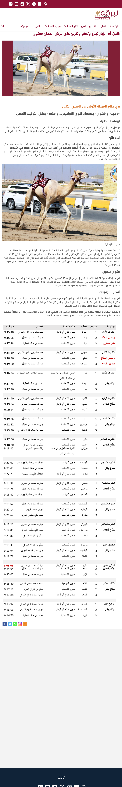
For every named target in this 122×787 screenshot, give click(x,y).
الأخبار (104, 26)
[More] (25, 624)
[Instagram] (20, 624)
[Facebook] (5, 624)
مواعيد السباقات (53, 26)
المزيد (37, 26)
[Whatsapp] (15, 624)
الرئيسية (114, 26)
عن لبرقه (25, 26)
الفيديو (93, 26)
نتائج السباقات (71, 26)
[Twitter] (10, 624)
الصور (83, 26)
